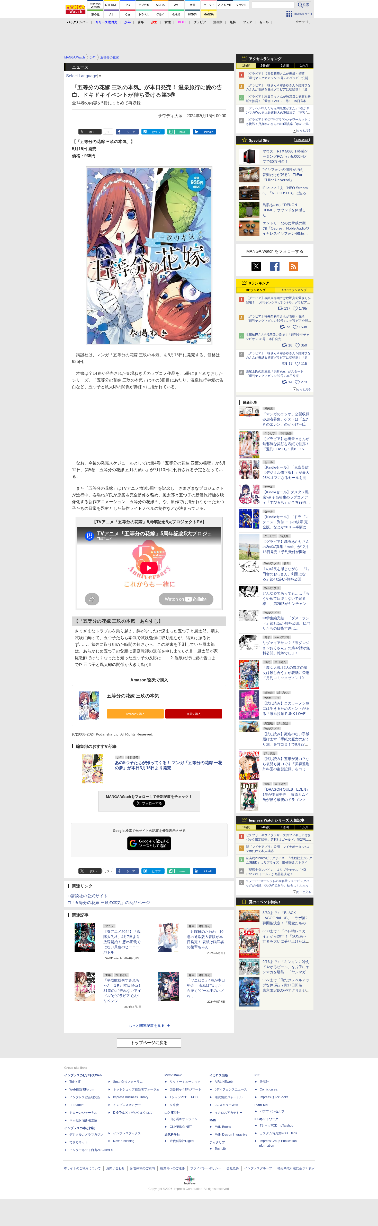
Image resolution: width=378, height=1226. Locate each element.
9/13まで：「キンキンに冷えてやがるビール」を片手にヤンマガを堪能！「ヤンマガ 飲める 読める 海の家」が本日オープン (286, 972)
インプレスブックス (127, 1133)
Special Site (259, 140)
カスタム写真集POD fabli (278, 1133)
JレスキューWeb (226, 1105)
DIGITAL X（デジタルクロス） (134, 1112)
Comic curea (268, 1089)
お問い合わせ (115, 1168)
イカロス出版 (219, 1075)
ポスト (93, 131)
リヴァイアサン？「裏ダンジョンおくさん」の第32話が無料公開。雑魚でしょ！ (286, 648)
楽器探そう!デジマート (185, 1089)
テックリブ (217, 1142)
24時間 (265, 65)
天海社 (264, 1082)
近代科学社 (172, 1134)
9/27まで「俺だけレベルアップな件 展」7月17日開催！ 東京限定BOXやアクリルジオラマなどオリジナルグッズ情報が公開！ (286, 990)
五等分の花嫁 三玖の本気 (133, 695)
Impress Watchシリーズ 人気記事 (276, 820)
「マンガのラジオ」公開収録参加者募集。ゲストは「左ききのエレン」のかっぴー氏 (286, 419)
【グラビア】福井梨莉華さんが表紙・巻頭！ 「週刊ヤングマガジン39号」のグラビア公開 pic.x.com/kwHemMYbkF (279, 321)
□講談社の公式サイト (88, 896)
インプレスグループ (258, 1168)
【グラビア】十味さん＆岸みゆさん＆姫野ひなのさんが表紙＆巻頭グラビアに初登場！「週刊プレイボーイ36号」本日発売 (278, 89)
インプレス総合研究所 (84, 1097)
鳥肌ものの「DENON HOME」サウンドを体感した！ (284, 210)
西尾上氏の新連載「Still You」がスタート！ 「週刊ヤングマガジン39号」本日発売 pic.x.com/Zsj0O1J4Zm (276, 376)
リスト (108, 131)
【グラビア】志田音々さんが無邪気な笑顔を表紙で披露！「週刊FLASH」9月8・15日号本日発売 (278, 101)
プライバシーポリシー (205, 1168)
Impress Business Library (130, 1097)
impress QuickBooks (274, 1097)
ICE (257, 1075)
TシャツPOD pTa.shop (276, 1125)
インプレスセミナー (127, 1105)
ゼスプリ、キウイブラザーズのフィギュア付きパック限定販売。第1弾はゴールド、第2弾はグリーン (278, 839)
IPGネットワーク (266, 1119)
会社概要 (233, 1168)
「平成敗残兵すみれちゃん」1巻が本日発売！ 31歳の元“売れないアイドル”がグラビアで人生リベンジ (122, 990)
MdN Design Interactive (231, 1134)
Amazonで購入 (135, 713)
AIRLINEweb (224, 1082)
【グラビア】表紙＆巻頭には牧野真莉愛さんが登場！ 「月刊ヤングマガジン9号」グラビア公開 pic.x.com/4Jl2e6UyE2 (278, 302)
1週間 (285, 65)
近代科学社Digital (182, 1141)
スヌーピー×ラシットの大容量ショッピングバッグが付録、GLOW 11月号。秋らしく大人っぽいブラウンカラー (279, 885)
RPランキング (256, 290)
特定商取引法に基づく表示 (295, 1168)
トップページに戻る (149, 1043)
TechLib (220, 1149)
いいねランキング (294, 290)
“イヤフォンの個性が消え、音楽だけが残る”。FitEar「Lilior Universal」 (285, 174)
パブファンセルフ (272, 1111)
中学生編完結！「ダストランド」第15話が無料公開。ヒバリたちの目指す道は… (286, 623)
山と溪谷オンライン (183, 1119)
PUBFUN (261, 1105)
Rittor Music (173, 1075)
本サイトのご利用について (82, 1168)
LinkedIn (208, 131)
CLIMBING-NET (181, 1127)
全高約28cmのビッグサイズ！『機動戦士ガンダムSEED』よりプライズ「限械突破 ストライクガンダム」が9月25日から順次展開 (279, 862)
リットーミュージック (185, 1082)
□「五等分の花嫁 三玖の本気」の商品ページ (109, 902)
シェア (131, 131)
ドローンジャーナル (83, 1112)
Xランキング (259, 283)
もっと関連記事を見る (147, 1026)
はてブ (156, 131)
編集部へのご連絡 (172, 1168)
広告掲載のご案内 (142, 1168)
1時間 (246, 65)
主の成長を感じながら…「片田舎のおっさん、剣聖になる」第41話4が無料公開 (286, 574)
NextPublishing (123, 1141)
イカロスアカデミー (228, 1112)
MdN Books (223, 1127)
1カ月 (304, 65)
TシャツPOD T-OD (184, 1097)
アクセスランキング (265, 59)
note (182, 131)
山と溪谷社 (172, 1112)
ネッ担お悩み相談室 (83, 1120)
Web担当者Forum (81, 1089)
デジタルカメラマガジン (86, 1134)
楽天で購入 (194, 713)
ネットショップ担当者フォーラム (136, 1089)
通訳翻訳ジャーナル (228, 1097)
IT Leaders (76, 1105)
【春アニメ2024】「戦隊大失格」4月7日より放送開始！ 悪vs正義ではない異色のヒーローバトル (121, 941)
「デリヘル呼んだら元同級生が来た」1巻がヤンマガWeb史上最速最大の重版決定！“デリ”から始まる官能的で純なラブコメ (278, 112)
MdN (213, 1120)
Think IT (74, 1082)
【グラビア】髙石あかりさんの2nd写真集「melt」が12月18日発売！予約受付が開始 (286, 546)
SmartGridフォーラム (128, 1082)
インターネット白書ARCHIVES (91, 1150)
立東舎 (174, 1105)
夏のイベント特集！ (265, 902)
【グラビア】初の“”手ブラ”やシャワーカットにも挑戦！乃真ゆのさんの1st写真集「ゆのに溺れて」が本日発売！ (279, 124)
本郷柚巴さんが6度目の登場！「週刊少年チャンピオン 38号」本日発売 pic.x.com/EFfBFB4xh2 (277, 339)
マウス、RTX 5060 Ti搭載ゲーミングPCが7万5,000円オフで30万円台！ (285, 156)
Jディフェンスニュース (231, 1089)
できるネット (78, 1142)
